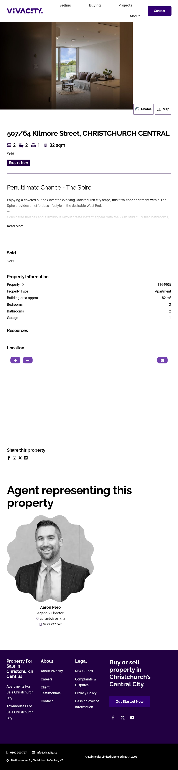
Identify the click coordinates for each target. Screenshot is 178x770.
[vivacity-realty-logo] (25, 10)
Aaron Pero (50, 607)
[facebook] (113, 717)
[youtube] (132, 717)
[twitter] (122, 717)
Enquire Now (18, 163)
